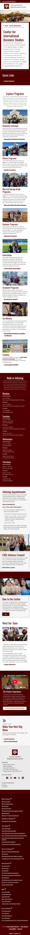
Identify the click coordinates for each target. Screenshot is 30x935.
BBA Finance (5, 806)
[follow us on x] (19, 778)
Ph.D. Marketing (6, 918)
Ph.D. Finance (5, 913)
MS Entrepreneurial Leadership (10, 873)
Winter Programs (10, 170)
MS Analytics (5, 868)
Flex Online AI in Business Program (11, 844)
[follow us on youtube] (15, 778)
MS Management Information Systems (12, 856)
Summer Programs (10, 236)
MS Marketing (5, 877)
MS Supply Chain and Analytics (10, 882)
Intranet (20, 928)
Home (6, 25)
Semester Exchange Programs (14, 139)
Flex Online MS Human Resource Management (14, 835)
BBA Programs (6, 799)
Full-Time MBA (6, 892)
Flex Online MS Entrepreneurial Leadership (13, 833)
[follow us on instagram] (11, 778)
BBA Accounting (6, 801)
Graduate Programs (11, 299)
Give (6, 614)
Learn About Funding (11, 365)
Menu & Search (14, 933)
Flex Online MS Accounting (9, 831)
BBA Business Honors (7, 804)
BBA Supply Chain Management (10, 815)
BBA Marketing (5, 813)
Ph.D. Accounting (6, 911)
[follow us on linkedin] (23, 778)
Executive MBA (6, 896)
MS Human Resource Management (11, 875)
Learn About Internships (12, 268)
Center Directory (9, 81)
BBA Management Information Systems (12, 811)
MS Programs (6, 863)
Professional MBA (6, 894)
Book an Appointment (9, 504)
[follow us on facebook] (7, 778)
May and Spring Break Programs (15, 205)
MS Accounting (6, 866)
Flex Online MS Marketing (8, 842)
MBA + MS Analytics (7, 899)
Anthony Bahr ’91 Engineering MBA (11, 903)
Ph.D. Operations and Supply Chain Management (15, 920)
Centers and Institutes (15, 25)
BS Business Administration (9, 821)
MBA (3, 889)
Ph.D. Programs (6, 908)
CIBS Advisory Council (8, 567)
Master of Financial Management (10, 851)
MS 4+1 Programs (7, 849)
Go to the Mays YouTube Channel (14, 708)
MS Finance (5, 854)
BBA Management (6, 808)
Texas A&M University (9, 1)
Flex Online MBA (6, 828)
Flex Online (5, 826)
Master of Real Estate (7, 884)
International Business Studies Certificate (14, 334)
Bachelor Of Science (8, 818)
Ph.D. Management (7, 915)
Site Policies (24, 926)
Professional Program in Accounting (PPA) (13, 858)
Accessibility (12, 928)
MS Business (5, 870)
